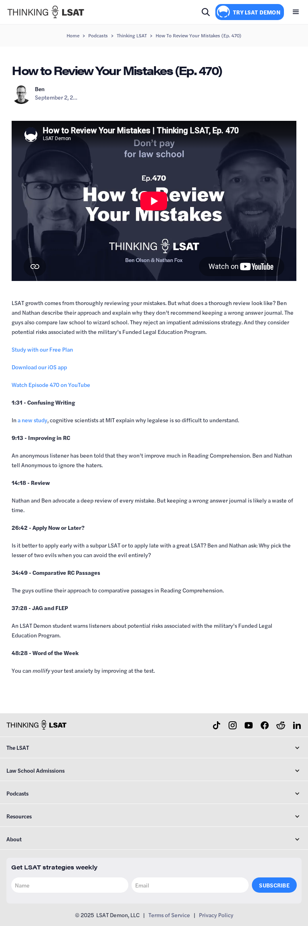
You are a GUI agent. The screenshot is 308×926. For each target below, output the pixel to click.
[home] (45, 12)
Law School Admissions (35, 770)
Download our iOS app (39, 367)
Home (73, 35)
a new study (32, 420)
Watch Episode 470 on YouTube (51, 385)
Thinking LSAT (132, 35)
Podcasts (98, 35)
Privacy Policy (216, 915)
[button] (296, 12)
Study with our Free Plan (42, 349)
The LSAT (17, 747)
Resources (19, 816)
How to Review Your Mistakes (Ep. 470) (198, 35)
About (14, 839)
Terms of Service (169, 915)
